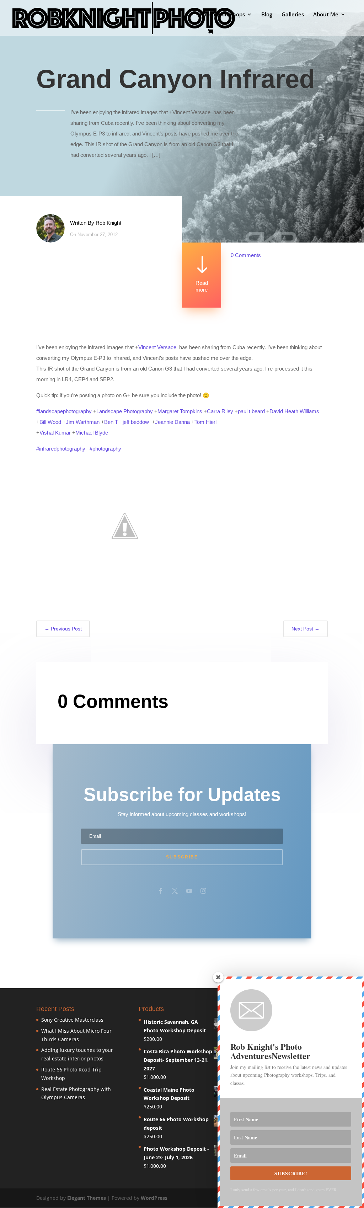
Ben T (111, 422)
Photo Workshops (222, 15)
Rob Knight (108, 223)
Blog (266, 15)
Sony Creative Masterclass (72, 1019)
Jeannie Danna (172, 422)
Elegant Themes (86, 1197)
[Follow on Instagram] (203, 890)
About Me (325, 15)
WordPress (154, 1197)
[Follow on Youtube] (189, 890)
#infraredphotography (60, 449)
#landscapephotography (64, 411)
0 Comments (246, 255)
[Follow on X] (175, 890)
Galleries (293, 15)
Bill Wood (50, 422)
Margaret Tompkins (179, 411)
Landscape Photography (124, 411)
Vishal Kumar (55, 433)
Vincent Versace (157, 347)
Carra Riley (220, 411)
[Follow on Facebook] (160, 890)
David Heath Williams (294, 411)
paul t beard (251, 411)
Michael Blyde (91, 433)
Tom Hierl (205, 422)
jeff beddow (136, 422)
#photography (105, 449)
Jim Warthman (83, 422)
